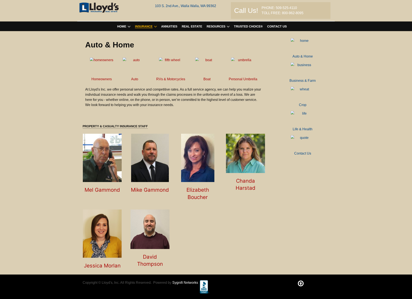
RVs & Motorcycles (170, 79)
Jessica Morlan (102, 266)
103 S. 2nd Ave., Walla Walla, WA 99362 (185, 6)
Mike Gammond (150, 190)
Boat (207, 79)
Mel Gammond (102, 190)
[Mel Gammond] (102, 158)
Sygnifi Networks (185, 282)
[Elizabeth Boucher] (197, 158)
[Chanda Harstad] (245, 153)
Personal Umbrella (243, 79)
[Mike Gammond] (150, 158)
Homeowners (101, 79)
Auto (134, 79)
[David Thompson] (150, 229)
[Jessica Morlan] (102, 233)
